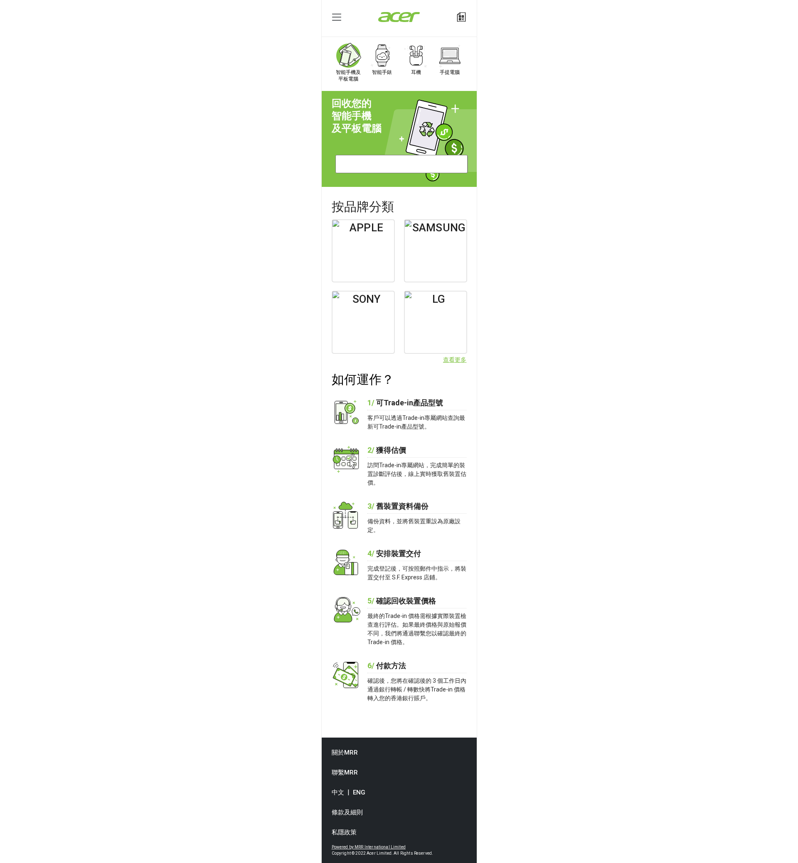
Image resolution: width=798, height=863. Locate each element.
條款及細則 (347, 812)
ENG (359, 792)
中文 (338, 792)
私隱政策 (344, 832)
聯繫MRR (345, 772)
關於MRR (345, 752)
